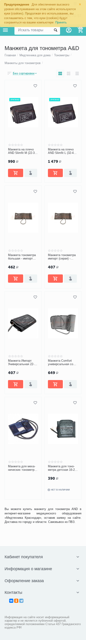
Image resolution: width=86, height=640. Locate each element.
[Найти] (55, 30)
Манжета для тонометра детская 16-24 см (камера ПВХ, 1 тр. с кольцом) (62, 468)
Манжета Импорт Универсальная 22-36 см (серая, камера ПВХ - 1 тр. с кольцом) (22, 362)
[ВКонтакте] (11, 601)
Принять (61, 22)
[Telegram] (21, 601)
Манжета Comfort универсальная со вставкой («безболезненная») (61, 362)
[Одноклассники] (16, 601)
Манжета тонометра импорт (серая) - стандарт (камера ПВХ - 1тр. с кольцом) (62, 257)
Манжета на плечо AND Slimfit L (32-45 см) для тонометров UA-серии (62, 151)
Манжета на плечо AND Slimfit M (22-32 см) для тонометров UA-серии (22, 151)
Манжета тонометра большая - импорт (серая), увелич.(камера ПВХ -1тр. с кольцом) (22, 257)
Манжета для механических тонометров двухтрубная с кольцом (23, 468)
